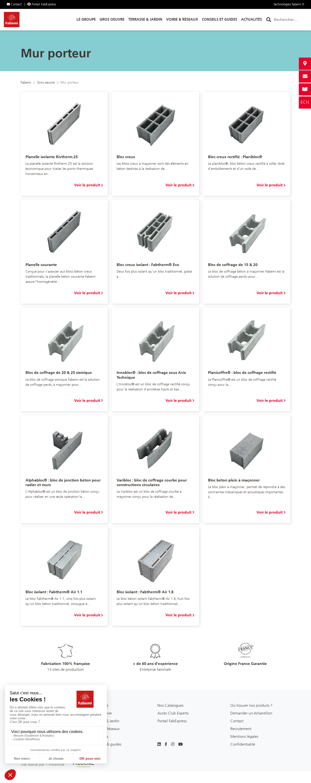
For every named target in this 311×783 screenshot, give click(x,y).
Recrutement (240, 728)
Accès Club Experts (173, 713)
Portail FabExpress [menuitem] (43, 4)
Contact (236, 721)
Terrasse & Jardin (105, 721)
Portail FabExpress (172, 721)
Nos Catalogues (170, 705)
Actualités (100, 736)
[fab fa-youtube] (180, 744)
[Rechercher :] (289, 20)
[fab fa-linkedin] (159, 744)
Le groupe (100, 705)
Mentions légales (244, 736)
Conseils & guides (106, 744)
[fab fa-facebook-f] (166, 744)
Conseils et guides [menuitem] (219, 19)
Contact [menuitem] (16, 4)
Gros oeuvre (102, 713)
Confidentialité (242, 744)
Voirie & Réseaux (106, 728)
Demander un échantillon (251, 713)
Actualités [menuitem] (251, 19)
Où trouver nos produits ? (251, 705)
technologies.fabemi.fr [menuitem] (289, 4)
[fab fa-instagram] (172, 744)
